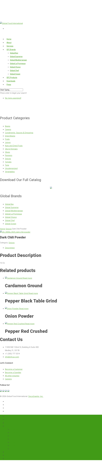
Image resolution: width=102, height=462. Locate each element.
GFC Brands (10, 426)
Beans (7, 126)
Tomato (8, 162)
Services (8, 423)
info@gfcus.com (12, 357)
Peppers (8, 155)
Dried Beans (10, 136)
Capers (8, 129)
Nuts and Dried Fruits (14, 146)
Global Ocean (10, 224)
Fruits (7, 139)
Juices (8, 142)
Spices (8, 159)
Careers (8, 379)
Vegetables (10, 172)
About (7, 419)
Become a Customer (14, 369)
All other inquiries (12, 376)
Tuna (7, 165)
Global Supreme (16, 57)
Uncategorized (11, 168)
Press (9, 85)
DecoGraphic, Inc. (35, 396)
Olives (7, 152)
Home (2, 229)
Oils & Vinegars (11, 149)
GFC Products (10, 452)
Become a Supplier (13, 372)
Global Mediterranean (18, 60)
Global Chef (14, 71)
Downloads (9, 455)
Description (10, 248)
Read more (27, 278)
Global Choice (15, 67)
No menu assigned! (13, 98)
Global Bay (14, 53)
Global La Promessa (18, 64)
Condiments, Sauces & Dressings (19, 133)
